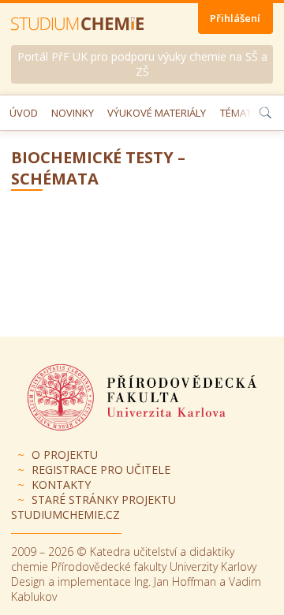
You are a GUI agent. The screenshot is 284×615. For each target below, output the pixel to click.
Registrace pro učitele (101, 469)
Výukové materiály (156, 113)
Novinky (72, 113)
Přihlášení (235, 18)
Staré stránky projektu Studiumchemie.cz (93, 507)
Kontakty (61, 484)
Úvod (23, 113)
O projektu (65, 454)
